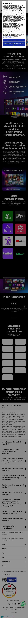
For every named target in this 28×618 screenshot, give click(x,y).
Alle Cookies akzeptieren (14, 40)
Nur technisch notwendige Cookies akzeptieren (14, 44)
